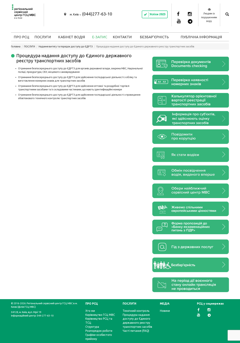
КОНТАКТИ (122, 37)
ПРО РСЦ (21, 37)
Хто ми (90, 310)
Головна (15, 46)
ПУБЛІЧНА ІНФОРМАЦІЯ (201, 37)
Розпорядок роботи (98, 330)
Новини (165, 310)
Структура (92, 326)
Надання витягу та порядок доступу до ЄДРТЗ (66, 46)
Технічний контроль (136, 310)
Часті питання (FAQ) (136, 330)
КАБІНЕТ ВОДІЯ (71, 37)
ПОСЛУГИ (42, 37)
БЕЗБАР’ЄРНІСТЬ (154, 37)
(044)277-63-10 (97, 14)
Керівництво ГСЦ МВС (100, 314)
